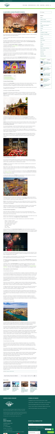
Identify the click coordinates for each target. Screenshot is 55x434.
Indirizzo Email (30, 423)
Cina (41, 30)
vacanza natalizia (15, 45)
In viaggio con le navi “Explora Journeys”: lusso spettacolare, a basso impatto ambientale (33, 389)
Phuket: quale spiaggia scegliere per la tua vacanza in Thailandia (46, 74)
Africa (41, 17)
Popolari (43, 59)
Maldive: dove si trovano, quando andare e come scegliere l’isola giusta (47, 63)
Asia (41, 23)
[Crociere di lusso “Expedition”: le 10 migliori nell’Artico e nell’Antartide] (15, 381)
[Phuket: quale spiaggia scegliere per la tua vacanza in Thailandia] (42, 73)
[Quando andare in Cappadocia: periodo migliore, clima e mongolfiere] (42, 78)
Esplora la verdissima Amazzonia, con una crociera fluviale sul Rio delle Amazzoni (24, 389)
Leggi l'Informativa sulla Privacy (33, 429)
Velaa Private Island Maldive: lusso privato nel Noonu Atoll (38, 408)
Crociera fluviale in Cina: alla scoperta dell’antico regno (6, 388)
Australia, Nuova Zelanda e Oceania (45, 26)
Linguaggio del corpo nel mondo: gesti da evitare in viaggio (38, 400)
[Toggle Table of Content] (14, 75)
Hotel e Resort (43, 40)
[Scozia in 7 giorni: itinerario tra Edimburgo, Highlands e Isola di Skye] (42, 67)
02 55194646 (8, 426)
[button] (50, 5)
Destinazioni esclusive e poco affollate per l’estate (47, 85)
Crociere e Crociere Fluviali (10, 371)
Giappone (42, 38)
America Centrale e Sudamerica (45, 21)
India (41, 42)
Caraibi (42, 28)
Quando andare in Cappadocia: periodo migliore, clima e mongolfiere (46, 80)
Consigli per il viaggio (44, 32)
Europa (42, 36)
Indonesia (42, 44)
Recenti (48, 59)
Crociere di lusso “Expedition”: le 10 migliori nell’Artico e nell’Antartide (15, 389)
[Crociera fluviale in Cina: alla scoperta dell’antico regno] (6, 381)
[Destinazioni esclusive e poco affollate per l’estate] (42, 84)
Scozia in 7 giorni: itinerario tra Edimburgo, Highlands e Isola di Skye (47, 69)
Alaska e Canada (43, 19)
